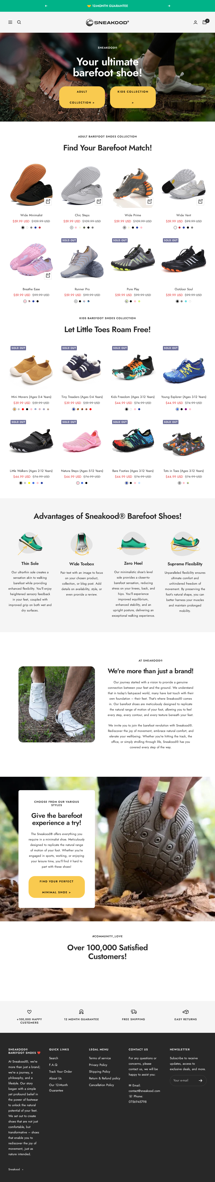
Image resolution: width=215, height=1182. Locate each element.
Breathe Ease (31, 289)
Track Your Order (60, 1071)
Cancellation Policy (101, 1085)
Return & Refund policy (104, 1078)
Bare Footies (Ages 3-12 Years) (133, 471)
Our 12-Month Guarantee (58, 1088)
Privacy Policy (98, 1065)
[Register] (200, 1080)
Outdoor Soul (184, 289)
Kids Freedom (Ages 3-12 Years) (133, 397)
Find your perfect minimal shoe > (57, 886)
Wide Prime (133, 215)
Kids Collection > (133, 97)
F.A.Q (53, 1065)
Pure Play (133, 289)
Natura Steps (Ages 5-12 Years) (82, 471)
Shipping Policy (99, 1071)
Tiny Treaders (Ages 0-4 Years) (82, 397)
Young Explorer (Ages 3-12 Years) (183, 397)
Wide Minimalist (31, 215)
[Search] (19, 22)
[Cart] (204, 22)
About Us (55, 1078)
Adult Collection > (82, 97)
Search (53, 1058)
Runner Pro (82, 289)
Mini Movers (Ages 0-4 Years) (31, 397)
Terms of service (100, 1058)
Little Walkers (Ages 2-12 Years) (31, 471)
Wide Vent (183, 215)
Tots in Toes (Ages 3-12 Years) (184, 471)
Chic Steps (82, 215)
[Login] (195, 22)
